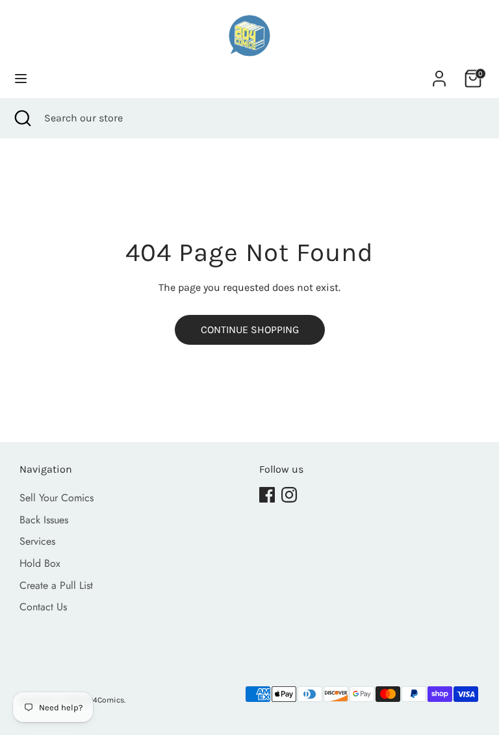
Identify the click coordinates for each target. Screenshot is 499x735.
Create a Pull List (56, 585)
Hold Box (39, 563)
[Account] (439, 73)
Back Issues (43, 519)
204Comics (104, 699)
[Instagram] (289, 495)
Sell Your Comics (56, 497)
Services (37, 541)
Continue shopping (250, 329)
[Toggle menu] (21, 78)
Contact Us (43, 606)
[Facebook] (267, 495)
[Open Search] (22, 118)
